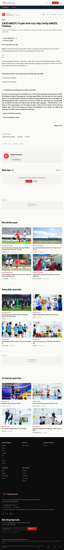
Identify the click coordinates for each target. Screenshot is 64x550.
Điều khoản (25, 478)
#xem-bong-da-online (9, 136)
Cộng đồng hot (5, 475)
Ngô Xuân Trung (5, 252)
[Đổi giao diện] (49, 2)
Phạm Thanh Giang (37, 278)
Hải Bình (34, 252)
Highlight (4, 473)
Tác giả (3, 478)
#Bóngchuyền (36, 312)
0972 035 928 (16, 507)
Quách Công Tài (9, 15)
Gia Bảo (3, 318)
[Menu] (60, 2)
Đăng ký (36, 181)
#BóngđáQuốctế (6, 312)
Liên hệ (24, 473)
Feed (3, 470)
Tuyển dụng (25, 475)
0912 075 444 (7, 507)
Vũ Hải (34, 317)
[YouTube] (7, 513)
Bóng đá (3, 19)
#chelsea (20, 136)
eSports (3, 460)
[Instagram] (10, 513)
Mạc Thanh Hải (5, 345)
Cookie (60, 546)
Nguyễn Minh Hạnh (37, 432)
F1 (2, 458)
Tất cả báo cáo (26, 445)
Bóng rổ (3, 448)
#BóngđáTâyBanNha (7, 245)
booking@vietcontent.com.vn (10, 505)
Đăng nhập (55, 2)
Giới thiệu (25, 470)
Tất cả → (14, 7)
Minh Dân (35, 345)
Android (43, 103)
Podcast (45, 445)
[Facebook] (3, 513)
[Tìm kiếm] (46, 2)
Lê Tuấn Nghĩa (5, 278)
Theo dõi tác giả (16, 159)
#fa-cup (27, 136)
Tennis (3, 450)
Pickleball (4, 453)
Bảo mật (24, 480)
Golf (3, 455)
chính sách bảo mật (15, 531)
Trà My (3, 406)
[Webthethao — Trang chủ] (9, 2)
